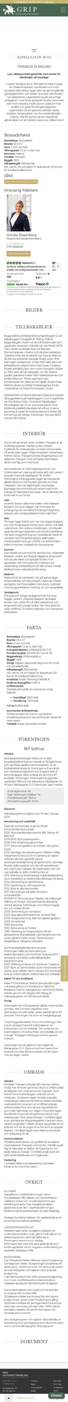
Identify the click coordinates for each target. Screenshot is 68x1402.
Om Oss (57, 1384)
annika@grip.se (15, 243)
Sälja (33, 1384)
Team (56, 1390)
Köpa (33, 1390)
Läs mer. (49, 1)
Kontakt (57, 1381)
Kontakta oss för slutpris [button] (21, 182)
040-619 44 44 (9, 1381)
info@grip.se (8, 1383)
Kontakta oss (64, 968)
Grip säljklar (36, 1387)
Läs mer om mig (18, 253)
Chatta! (56, 1395)
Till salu (34, 1381)
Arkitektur (58, 1387)
